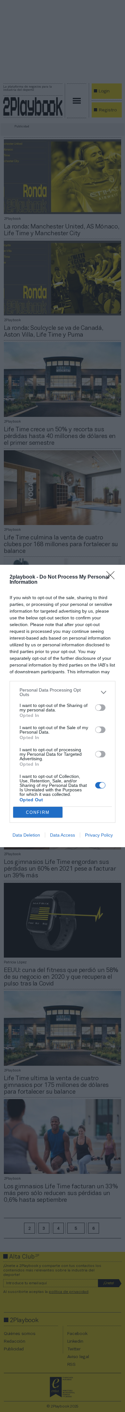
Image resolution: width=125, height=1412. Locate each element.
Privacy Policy (99, 835)
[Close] (112, 577)
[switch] (100, 707)
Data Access (62, 835)
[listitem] (62, 692)
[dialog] (62, 706)
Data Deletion (26, 835)
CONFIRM (38, 812)
